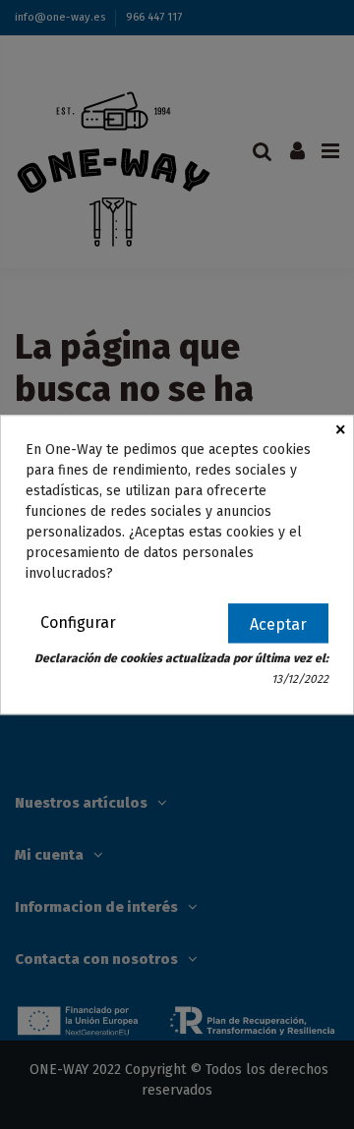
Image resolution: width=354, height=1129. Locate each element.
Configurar (78, 622)
